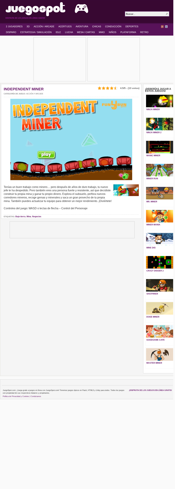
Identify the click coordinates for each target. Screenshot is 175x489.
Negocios (36, 216)
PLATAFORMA (128, 32)
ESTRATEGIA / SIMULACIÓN (36, 32)
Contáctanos (36, 396)
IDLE (58, 32)
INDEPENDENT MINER (24, 89)
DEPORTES (131, 26)
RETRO (144, 32)
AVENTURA (82, 26)
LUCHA (69, 32)
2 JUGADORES (14, 26)
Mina (29, 216)
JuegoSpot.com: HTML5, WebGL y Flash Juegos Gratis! (63, 9)
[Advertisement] (59, 59)
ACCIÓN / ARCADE (44, 26)
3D (28, 26)
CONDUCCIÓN (113, 26)
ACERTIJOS (65, 26)
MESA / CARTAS (86, 32)
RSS (162, 26)
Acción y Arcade (34, 94)
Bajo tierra (20, 216)
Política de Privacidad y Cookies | (16, 396)
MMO (102, 32)
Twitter (166, 26)
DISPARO (11, 32)
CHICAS (96, 26)
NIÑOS (112, 32)
